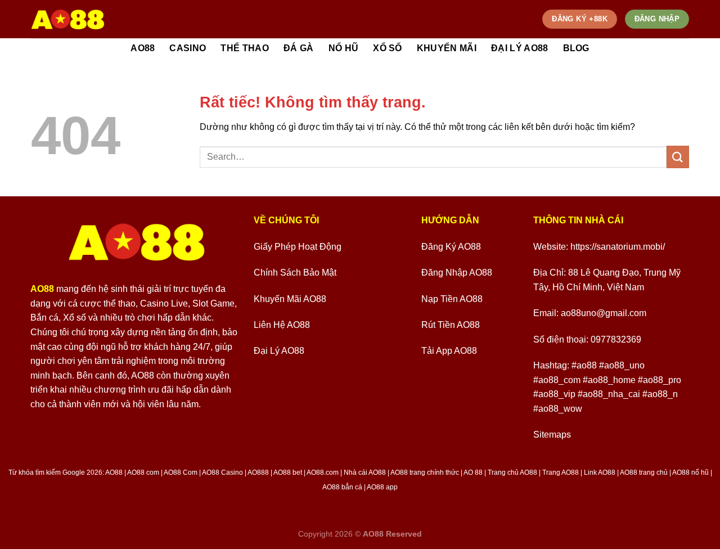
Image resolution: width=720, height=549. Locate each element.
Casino (187, 48)
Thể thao (244, 48)
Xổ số (387, 48)
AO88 (142, 48)
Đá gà (299, 48)
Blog (576, 48)
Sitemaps (552, 434)
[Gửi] (678, 157)
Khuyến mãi (446, 48)
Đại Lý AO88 (519, 48)
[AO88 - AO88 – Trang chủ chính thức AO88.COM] (68, 19)
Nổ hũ (343, 48)
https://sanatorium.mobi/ (617, 246)
